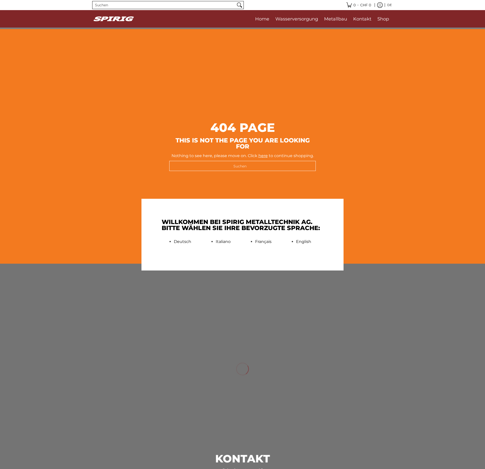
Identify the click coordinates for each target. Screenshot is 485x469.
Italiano (223, 241)
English (303, 241)
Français (263, 241)
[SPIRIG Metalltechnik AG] (113, 19)
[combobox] (163, 5)
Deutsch (182, 241)
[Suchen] (239, 5)
